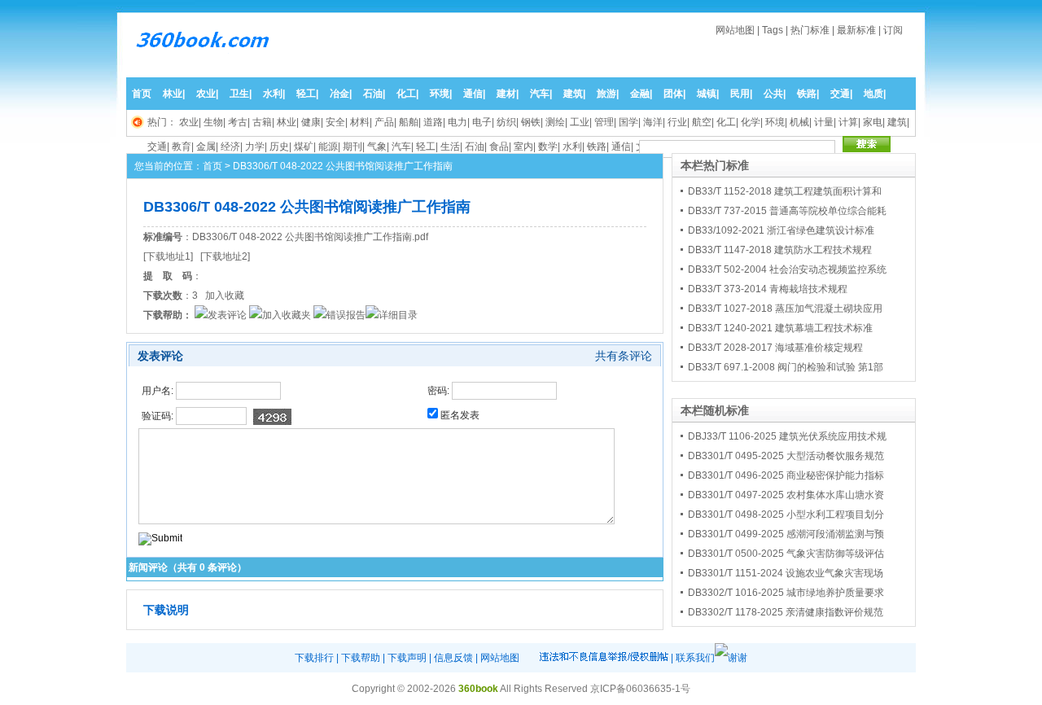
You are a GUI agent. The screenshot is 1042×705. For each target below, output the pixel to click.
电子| (483, 122)
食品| (500, 146)
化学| (752, 122)
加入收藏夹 (286, 315)
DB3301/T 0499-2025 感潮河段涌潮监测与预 (786, 534)
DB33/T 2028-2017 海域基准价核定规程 (775, 347)
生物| (214, 122)
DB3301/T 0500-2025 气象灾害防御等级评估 (786, 553)
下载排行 (314, 657)
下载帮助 (360, 657)
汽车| (541, 93)
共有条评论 (623, 355)
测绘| (556, 122)
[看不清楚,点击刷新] (272, 417)
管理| (605, 122)
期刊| (354, 146)
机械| (801, 122)
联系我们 (695, 657)
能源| (329, 146)
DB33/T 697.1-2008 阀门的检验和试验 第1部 (785, 367)
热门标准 (810, 30)
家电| (874, 122)
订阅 (893, 30)
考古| (239, 122)
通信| (474, 93)
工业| (581, 122)
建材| (508, 93)
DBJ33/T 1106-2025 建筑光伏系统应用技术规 (787, 436)
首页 (141, 93)
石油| (374, 93)
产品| (385, 122)
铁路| (808, 93)
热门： (162, 122)
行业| (679, 122)
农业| (207, 93)
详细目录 (398, 315)
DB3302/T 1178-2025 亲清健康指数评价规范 (785, 612)
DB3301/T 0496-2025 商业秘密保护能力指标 (786, 475)
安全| (337, 122)
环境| (441, 93)
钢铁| (532, 122)
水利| (274, 93)
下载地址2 (225, 256)
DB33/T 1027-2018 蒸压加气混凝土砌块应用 (785, 308)
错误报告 (346, 315)
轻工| (307, 93)
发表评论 (227, 315)
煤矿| (305, 146)
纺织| (508, 122)
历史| (280, 146)
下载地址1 (168, 256)
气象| (378, 146)
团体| (674, 93)
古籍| (263, 122)
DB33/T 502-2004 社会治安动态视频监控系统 (787, 269)
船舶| (410, 122)
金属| (207, 146)
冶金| (341, 93)
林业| (174, 93)
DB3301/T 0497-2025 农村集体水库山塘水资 (786, 495)
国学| (630, 122)
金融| (641, 93)
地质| (875, 93)
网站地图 (735, 30)
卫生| (241, 93)
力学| (256, 146)
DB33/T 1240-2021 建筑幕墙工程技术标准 (780, 328)
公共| (775, 93)
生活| (451, 146)
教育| (183, 146)
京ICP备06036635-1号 (640, 688)
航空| (703, 122)
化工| (407, 93)
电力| (459, 122)
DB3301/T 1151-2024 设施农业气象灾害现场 (785, 573)
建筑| (574, 93)
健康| (312, 122)
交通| (841, 93)
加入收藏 (224, 295)
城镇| (708, 93)
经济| (232, 146)
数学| (549, 146)
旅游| (608, 93)
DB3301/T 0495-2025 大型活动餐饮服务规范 (786, 456)
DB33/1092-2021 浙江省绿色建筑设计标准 (781, 230)
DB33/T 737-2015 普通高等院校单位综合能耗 (787, 211)
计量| (825, 122)
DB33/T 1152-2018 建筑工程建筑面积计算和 (785, 191)
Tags (772, 30)
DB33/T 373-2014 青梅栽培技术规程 (767, 289)
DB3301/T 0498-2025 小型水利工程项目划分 (786, 514)
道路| (434, 122)
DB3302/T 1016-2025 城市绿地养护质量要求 (786, 592)
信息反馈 (453, 657)
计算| (849, 122)
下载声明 (407, 657)
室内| (525, 146)
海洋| (654, 122)
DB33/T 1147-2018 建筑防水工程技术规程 (780, 250)
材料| (361, 122)
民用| (741, 93)
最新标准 (856, 30)
